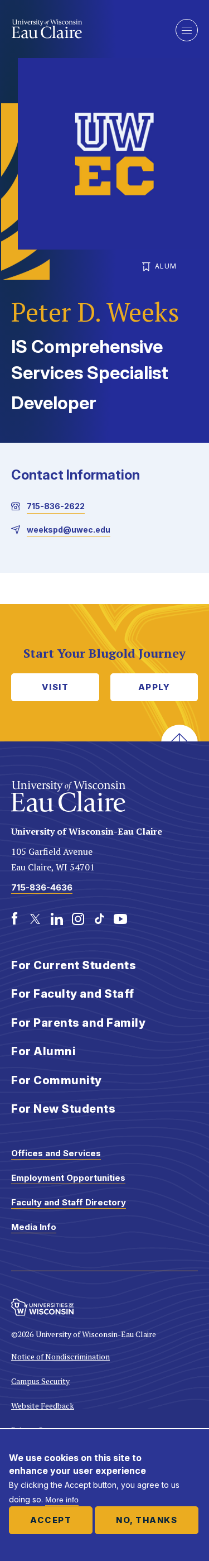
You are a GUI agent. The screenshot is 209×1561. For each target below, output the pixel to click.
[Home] (85, 29)
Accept (50, 1520)
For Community (56, 1080)
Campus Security (40, 1381)
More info (62, 1499)
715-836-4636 (41, 887)
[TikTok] (99, 919)
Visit (55, 687)
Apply (154, 687)
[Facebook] (14, 919)
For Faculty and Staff (72, 993)
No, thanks (146, 1520)
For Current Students (73, 965)
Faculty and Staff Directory (68, 1202)
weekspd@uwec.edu (68, 529)
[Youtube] (120, 919)
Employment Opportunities (68, 1177)
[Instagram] (78, 919)
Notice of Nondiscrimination (60, 1356)
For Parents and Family (78, 1023)
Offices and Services (56, 1153)
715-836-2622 (56, 506)
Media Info (33, 1227)
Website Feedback (42, 1405)
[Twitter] (35, 919)
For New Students (63, 1108)
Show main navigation (187, 30)
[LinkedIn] (56, 919)
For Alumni (43, 1051)
